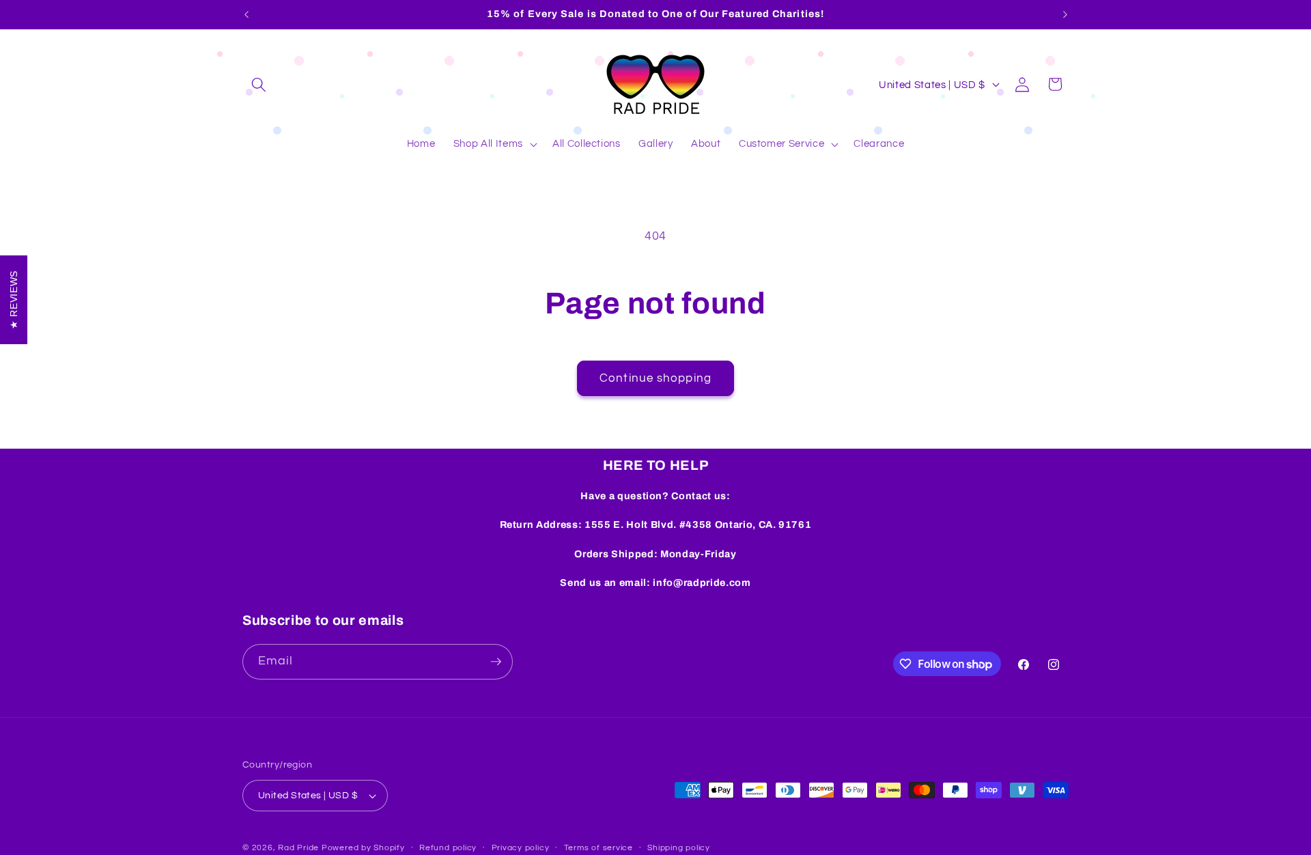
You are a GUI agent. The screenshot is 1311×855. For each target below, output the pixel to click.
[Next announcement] (1065, 14)
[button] (258, 84)
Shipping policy (678, 847)
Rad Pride (298, 847)
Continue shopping (655, 378)
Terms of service (598, 847)
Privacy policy (521, 847)
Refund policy (448, 847)
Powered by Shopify (363, 847)
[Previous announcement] (246, 14)
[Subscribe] (495, 661)
